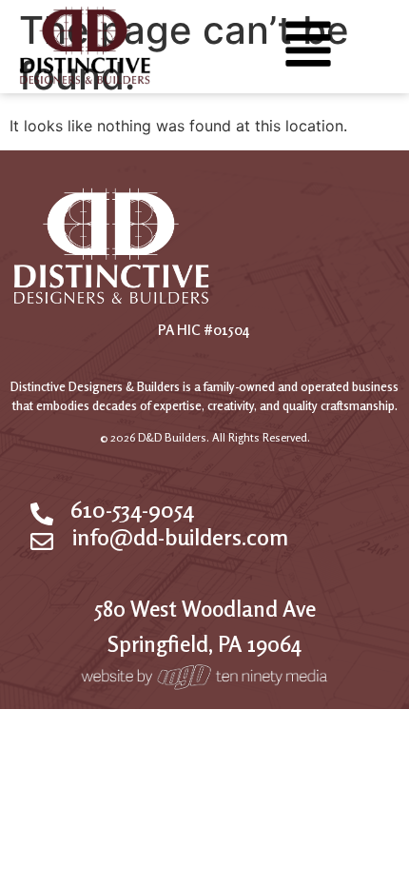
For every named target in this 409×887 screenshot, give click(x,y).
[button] (308, 47)
